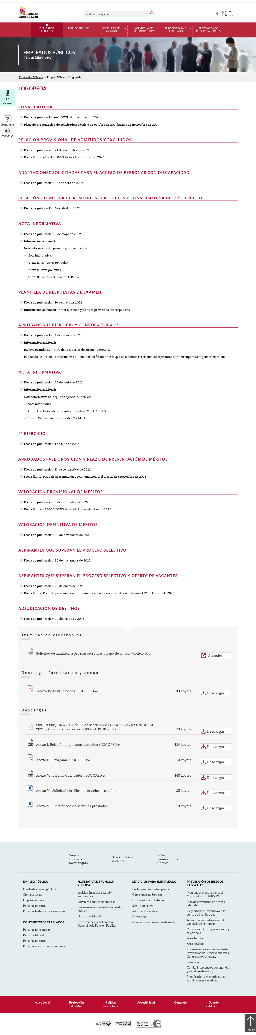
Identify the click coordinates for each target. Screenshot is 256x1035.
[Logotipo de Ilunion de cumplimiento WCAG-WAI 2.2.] (148, 1026)
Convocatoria (35, 107)
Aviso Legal (42, 1002)
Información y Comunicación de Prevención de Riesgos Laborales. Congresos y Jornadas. (208, 953)
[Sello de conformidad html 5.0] (123, 1025)
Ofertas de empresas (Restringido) (154, 922)
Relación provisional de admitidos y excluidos (75, 140)
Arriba (250, 1029)
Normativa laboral (89, 916)
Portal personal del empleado (151, 889)
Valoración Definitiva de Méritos (58, 524)
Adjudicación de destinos (49, 608)
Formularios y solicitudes (148, 900)
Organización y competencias (96, 901)
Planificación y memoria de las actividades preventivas (206, 978)
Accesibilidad (146, 1002)
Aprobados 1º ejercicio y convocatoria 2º (68, 325)
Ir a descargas (7, 101)
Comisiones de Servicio (147, 894)
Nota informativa (39, 223)
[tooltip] (215, 13)
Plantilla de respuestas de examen (59, 292)
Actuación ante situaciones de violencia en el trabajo (206, 921)
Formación (139, 916)
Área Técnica (195, 938)
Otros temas (229, 13)
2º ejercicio (32, 433)
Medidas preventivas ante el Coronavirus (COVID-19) (205, 894)
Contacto (180, 1002)
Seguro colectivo (142, 905)
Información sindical (145, 911)
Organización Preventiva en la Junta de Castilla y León (206, 912)
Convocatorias (32, 894)
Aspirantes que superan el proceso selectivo (72, 550)
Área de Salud (195, 943)
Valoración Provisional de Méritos (60, 492)
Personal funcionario (36, 929)
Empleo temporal (34, 900)
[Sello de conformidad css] (103, 1025)
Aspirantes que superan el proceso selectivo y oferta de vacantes (98, 575)
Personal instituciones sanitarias (44, 946)
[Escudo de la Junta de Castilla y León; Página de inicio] (28, 17)
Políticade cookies (110, 1004)
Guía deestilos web (213, 1004)
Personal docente (34, 905)
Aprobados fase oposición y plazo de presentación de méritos (93, 459)
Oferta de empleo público (39, 889)
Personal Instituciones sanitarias (44, 911)
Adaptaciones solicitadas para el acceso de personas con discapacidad (104, 172)
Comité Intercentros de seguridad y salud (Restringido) (208, 969)
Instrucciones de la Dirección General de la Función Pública (97, 923)
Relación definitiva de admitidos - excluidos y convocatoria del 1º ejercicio (110, 198)
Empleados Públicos (46, 30)
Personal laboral (33, 935)
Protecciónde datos (76, 1004)
